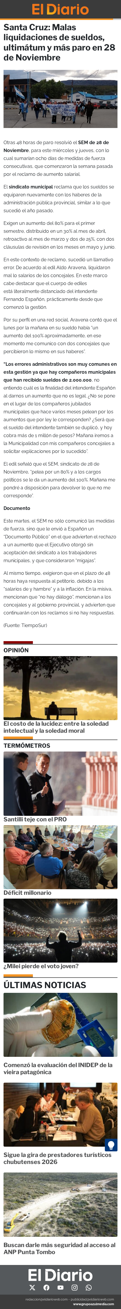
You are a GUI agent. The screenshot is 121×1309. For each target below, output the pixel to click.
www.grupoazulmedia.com (93, 1304)
